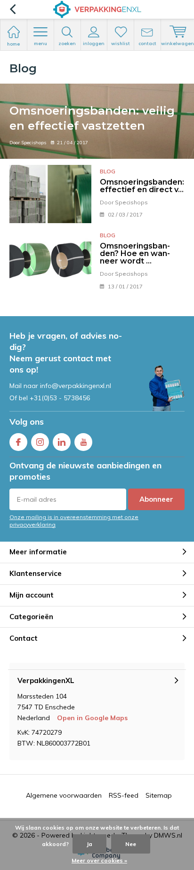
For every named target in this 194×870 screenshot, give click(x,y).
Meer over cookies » (99, 860)
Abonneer (156, 499)
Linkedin (62, 442)
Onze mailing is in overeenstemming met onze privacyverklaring (73, 520)
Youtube (83, 442)
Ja (89, 843)
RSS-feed (123, 795)
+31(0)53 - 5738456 (60, 398)
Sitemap (159, 795)
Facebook (18, 442)
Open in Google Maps (92, 718)
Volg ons (26, 421)
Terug (12, 9)
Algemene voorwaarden (64, 795)
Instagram (40, 442)
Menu (40, 43)
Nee (130, 843)
